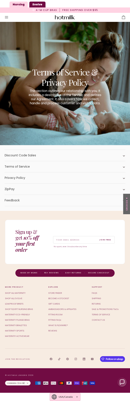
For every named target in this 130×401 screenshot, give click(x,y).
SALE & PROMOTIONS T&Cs (105, 309)
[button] (122, 382)
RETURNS (96, 303)
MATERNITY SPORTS (14, 330)
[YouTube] (92, 359)
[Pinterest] (67, 359)
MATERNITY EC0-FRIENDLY (17, 314)
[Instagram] (75, 359)
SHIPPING (96, 298)
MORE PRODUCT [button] (14, 287)
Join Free (105, 239)
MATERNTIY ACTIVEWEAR (17, 336)
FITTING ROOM (55, 314)
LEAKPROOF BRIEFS (14, 303)
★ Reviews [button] (126, 204)
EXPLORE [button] (53, 287)
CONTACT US (98, 319)
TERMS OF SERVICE (101, 314)
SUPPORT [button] (97, 287)
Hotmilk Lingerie (17, 375)
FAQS (94, 293)
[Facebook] (51, 359)
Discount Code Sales (20, 155)
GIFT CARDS (54, 303)
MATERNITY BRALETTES (16, 325)
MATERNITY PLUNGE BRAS (17, 319)
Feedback (12, 200)
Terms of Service (17, 166)
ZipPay (10, 189)
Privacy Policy (15, 178)
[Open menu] (9, 17)
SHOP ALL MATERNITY (15, 293)
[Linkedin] (84, 359)
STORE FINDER (55, 293)
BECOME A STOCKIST (58, 298)
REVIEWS (52, 330)
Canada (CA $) (16, 383)
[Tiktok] (59, 359)
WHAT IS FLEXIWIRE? (58, 325)
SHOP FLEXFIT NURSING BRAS (19, 309)
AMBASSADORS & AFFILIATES (62, 309)
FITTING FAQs (54, 319)
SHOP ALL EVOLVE (13, 298)
